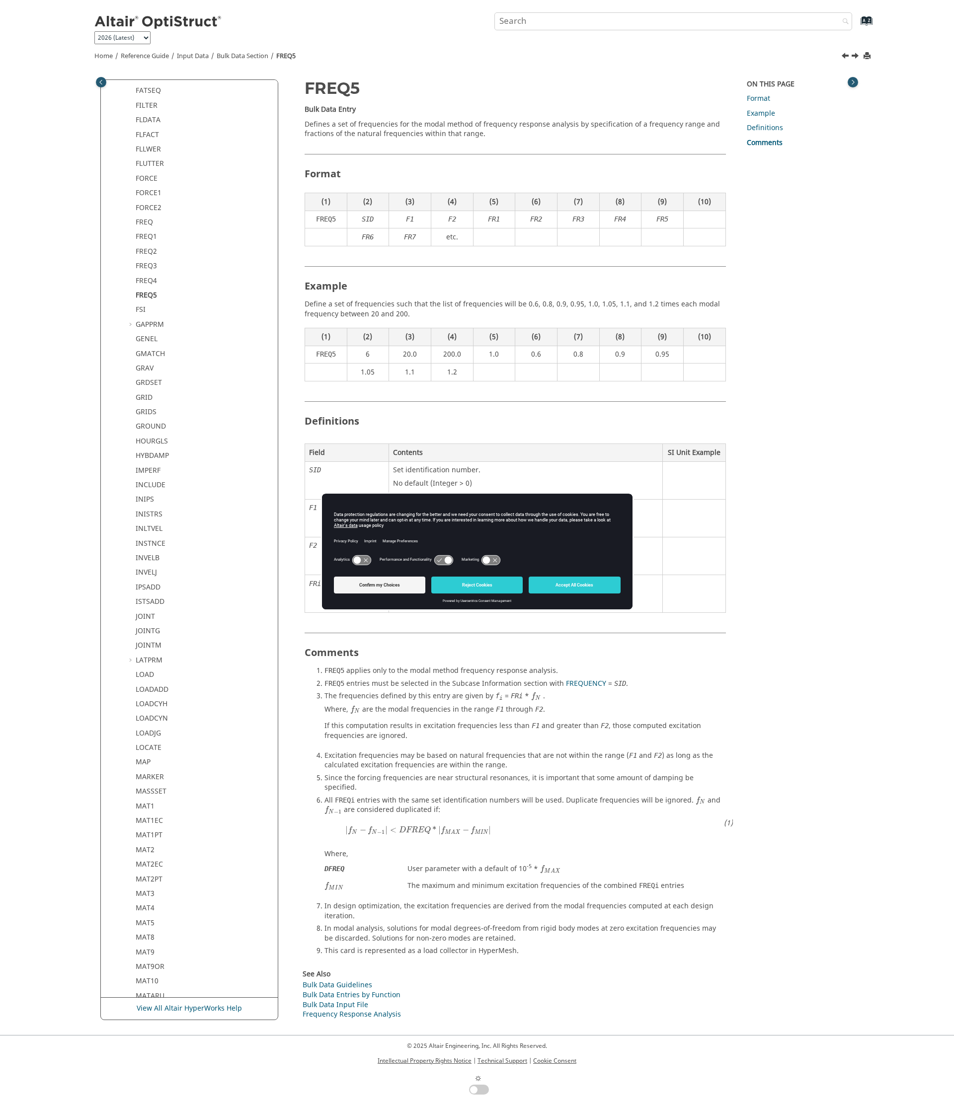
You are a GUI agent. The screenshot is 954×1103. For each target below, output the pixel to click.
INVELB (147, 558)
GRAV (145, 368)
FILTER (147, 105)
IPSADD (148, 587)
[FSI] (856, 57)
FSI (141, 309)
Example (761, 113)
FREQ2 (146, 251)
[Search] (843, 22)
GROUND (151, 426)
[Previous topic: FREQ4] (846, 57)
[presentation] (536, 696)
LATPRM (149, 660)
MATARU (150, 996)
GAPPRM (150, 324)
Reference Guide (145, 56)
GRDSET (149, 382)
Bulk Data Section (242, 56)
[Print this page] (868, 56)
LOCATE (148, 747)
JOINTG (148, 631)
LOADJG (148, 733)
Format (758, 98)
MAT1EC (149, 820)
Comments (765, 143)
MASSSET (151, 791)
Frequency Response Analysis (352, 1014)
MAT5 (145, 923)
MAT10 (147, 981)
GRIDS (146, 412)
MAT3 (145, 893)
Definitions (765, 128)
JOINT (145, 616)
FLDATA (148, 120)
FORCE (147, 178)
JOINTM (148, 645)
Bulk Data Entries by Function (351, 995)
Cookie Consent (554, 1060)
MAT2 (145, 850)
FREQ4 (146, 281)
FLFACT (147, 135)
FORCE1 (148, 193)
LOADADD (152, 689)
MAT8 (145, 937)
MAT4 (145, 908)
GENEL (147, 339)
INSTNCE (150, 543)
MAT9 (145, 952)
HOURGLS (152, 441)
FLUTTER (150, 163)
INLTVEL (149, 528)
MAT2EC (149, 864)
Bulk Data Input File (335, 1005)
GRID (144, 397)
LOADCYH (151, 704)
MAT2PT (149, 879)
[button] (132, 91)
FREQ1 (146, 236)
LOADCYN (152, 718)
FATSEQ (148, 90)
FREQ (144, 222)
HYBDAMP (152, 455)
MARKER (150, 777)
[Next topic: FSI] (856, 57)
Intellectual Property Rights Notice (425, 1060)
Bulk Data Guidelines (337, 985)
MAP (143, 762)
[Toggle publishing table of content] (101, 82)
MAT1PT (149, 835)
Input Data (193, 56)
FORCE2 (148, 208)
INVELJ (146, 572)
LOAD (145, 674)
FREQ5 (286, 56)
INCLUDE (150, 485)
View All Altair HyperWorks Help (189, 1008)
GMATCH (150, 354)
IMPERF (148, 470)
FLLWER (148, 149)
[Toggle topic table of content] (853, 82)
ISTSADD (150, 601)
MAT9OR (150, 966)
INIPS (145, 499)
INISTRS (149, 514)
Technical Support (502, 1060)
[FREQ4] (846, 57)
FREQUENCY (586, 683)
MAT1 (145, 806)
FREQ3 (146, 266)
